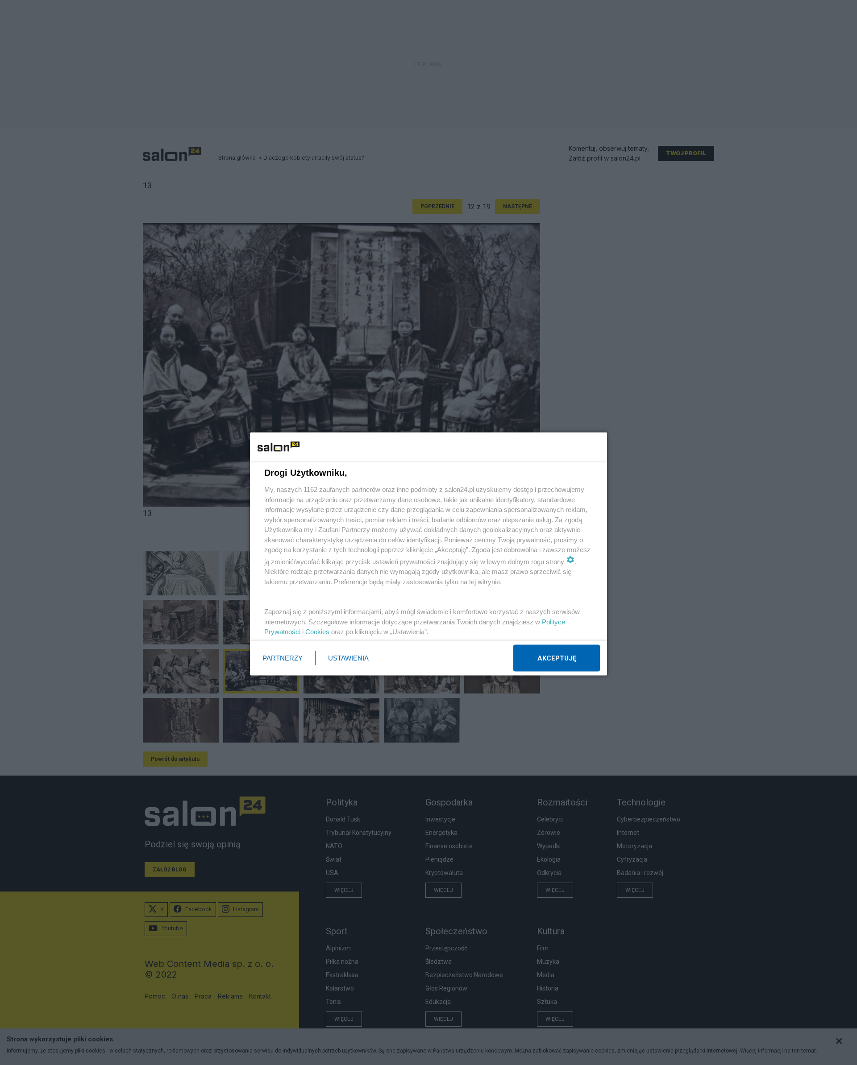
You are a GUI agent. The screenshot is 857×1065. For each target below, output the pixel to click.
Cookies (317, 632)
